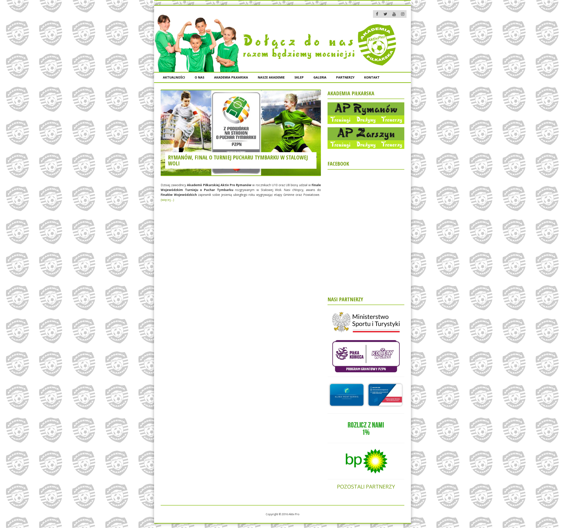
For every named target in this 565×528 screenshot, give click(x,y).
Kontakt (372, 77)
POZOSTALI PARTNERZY (366, 486)
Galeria (319, 77)
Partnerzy (345, 77)
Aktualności (174, 77)
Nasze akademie (271, 77)
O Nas (199, 77)
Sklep (299, 77)
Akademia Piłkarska (231, 77)
